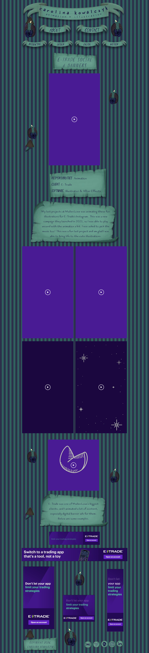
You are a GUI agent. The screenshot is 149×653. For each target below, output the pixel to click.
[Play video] (74, 119)
